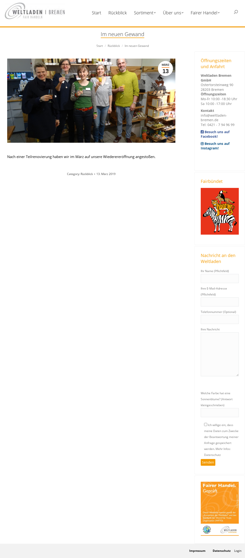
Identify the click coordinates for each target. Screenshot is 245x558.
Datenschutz (222, 551)
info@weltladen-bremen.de (214, 117)
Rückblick (87, 174)
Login (237, 551)
